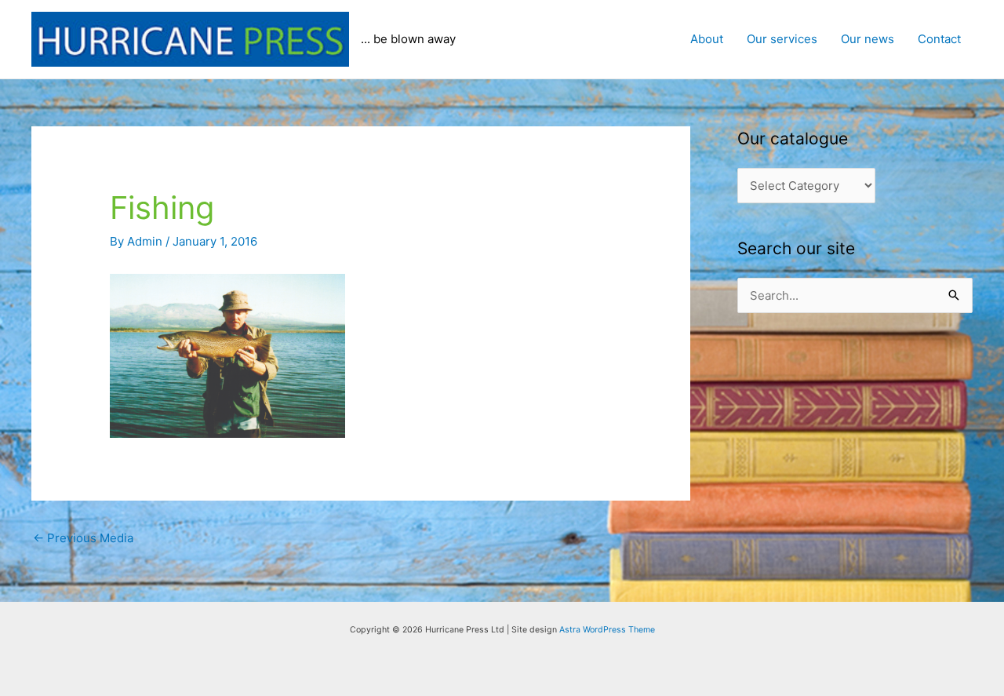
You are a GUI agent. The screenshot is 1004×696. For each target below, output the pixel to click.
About (706, 38)
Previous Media (83, 537)
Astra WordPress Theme (607, 630)
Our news (867, 38)
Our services (782, 38)
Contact (939, 38)
